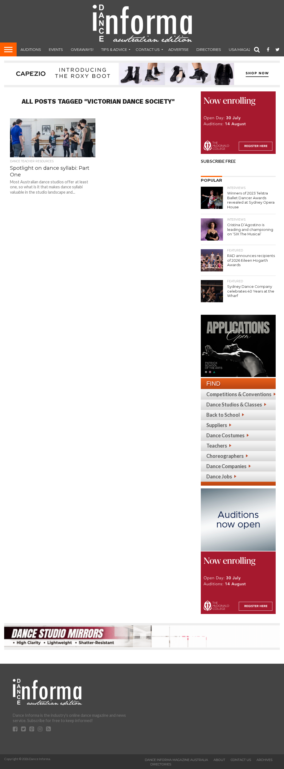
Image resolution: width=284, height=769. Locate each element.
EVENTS (56, 49)
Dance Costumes (225, 435)
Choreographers (225, 456)
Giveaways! (82, 49)
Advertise (178, 49)
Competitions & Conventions (239, 394)
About (219, 760)
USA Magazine (243, 49)
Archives (264, 760)
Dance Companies (226, 466)
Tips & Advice (114, 49)
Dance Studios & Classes (234, 404)
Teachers (216, 446)
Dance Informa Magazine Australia (176, 760)
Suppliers (216, 425)
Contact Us (148, 49)
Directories (208, 49)
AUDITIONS (31, 49)
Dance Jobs (219, 476)
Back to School (223, 415)
